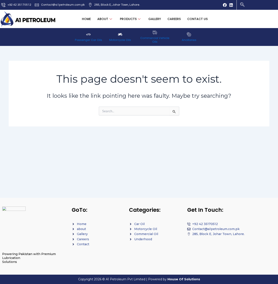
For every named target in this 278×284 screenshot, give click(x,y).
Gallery (154, 19)
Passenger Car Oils (88, 40)
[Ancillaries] (189, 34)
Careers (174, 19)
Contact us (197, 19)
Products (128, 19)
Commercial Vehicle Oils (154, 40)
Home (86, 19)
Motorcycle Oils (120, 40)
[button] (242, 3)
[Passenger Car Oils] (88, 34)
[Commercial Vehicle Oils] (155, 32)
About (102, 19)
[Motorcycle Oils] (120, 34)
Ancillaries (189, 40)
